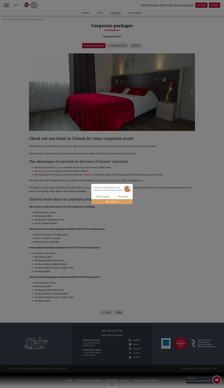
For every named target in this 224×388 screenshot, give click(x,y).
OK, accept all (112, 202)
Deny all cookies (102, 197)
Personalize (123, 197)
